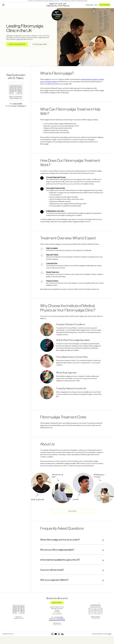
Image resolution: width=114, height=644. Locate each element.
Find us (96, 4)
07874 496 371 (60, 618)
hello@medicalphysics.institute (57, 620)
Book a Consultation (104, 4)
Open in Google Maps (57, 613)
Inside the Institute (89, 4)
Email (14, 106)
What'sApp (21, 106)
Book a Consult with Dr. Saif (17, 44)
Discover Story (72, 511)
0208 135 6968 (17, 104)
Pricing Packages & (40, 44)
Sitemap (109, 633)
